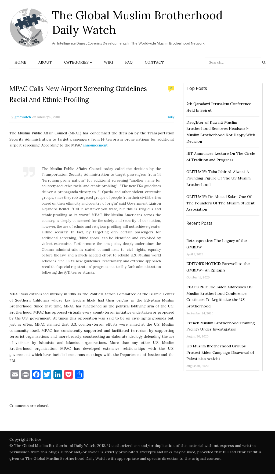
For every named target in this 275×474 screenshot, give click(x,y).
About (45, 62)
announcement (95, 145)
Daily (170, 117)
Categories (76, 62)
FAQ (129, 62)
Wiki (108, 62)
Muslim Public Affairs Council (76, 169)
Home (20, 62)
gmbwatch (23, 117)
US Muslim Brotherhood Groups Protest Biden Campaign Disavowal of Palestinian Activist (220, 352)
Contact (154, 62)
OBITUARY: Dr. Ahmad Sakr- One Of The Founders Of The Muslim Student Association (220, 203)
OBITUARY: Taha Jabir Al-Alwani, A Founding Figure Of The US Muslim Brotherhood (218, 178)
